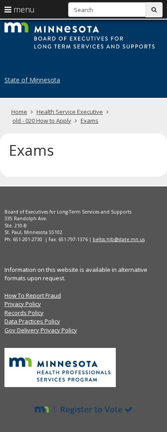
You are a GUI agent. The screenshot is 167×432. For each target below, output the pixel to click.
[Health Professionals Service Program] (60, 367)
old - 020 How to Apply (41, 121)
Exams (89, 121)
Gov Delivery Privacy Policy (40, 330)
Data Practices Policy (32, 321)
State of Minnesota (32, 80)
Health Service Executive (70, 112)
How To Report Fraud (32, 295)
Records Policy (24, 313)
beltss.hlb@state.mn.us (119, 239)
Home (19, 112)
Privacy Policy (22, 304)
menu (23, 9)
